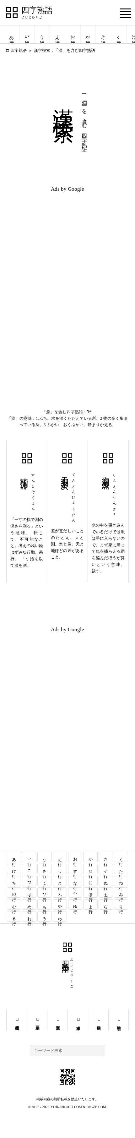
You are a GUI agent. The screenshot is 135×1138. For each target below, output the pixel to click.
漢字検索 (78, 1020)
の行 (14, 892)
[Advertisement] (67, 241)
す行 (75, 869)
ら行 (106, 904)
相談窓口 (118, 1020)
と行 (60, 880)
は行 (29, 892)
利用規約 (98, 1020)
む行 (14, 904)
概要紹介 (17, 1020)
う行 (42, 34)
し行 (60, 869)
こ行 (29, 869)
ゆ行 (75, 904)
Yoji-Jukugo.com (66, 1107)
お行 (72, 34)
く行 (118, 34)
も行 (44, 904)
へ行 (75, 892)
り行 (121, 904)
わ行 (60, 916)
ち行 (14, 880)
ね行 (121, 880)
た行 (121, 869)
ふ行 (60, 892)
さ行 (44, 869)
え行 (57, 34)
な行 (75, 880)
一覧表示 (37, 1020)
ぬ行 (106, 880)
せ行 (90, 869)
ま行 (106, 892)
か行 (87, 34)
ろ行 (44, 916)
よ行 (90, 904)
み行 (121, 892)
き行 (103, 34)
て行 (44, 880)
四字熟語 (37, 10)
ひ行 (44, 892)
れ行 (29, 916)
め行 (29, 904)
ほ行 (90, 892)
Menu (125, 13)
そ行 (106, 869)
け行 (14, 869)
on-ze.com (96, 1107)
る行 (14, 916)
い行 (27, 34)
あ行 (11, 34)
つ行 (29, 880)
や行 (60, 904)
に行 (90, 880)
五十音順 (58, 1020)
